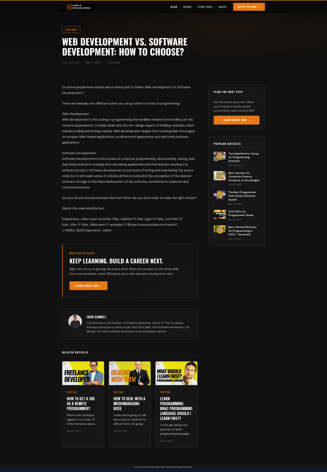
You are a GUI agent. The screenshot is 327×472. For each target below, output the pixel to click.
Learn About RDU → (88, 286)
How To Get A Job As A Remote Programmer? (81, 403)
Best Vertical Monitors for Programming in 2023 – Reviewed (242, 230)
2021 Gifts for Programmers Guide (240, 213)
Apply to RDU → (249, 7)
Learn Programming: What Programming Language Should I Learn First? (176, 408)
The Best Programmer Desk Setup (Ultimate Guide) (242, 195)
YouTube (71, 29)
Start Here (205, 7)
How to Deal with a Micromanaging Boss (129, 403)
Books (187, 7)
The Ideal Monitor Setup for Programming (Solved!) (243, 157)
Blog (174, 7)
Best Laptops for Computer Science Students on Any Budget (243, 176)
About (223, 7)
